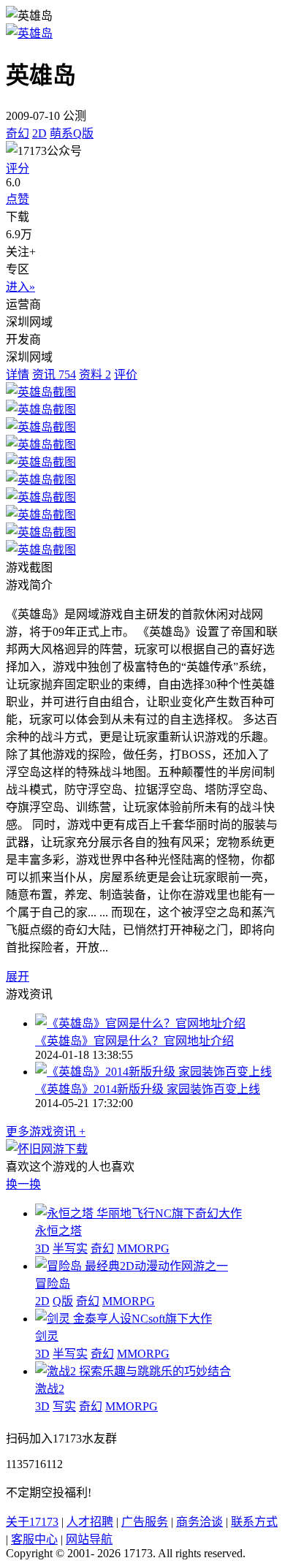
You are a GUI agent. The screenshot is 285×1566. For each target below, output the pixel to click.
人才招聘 (89, 1522)
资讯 (54, 374)
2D (39, 133)
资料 (95, 374)
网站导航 (89, 1539)
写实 (64, 1406)
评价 (125, 374)
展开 (17, 976)
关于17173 (32, 1522)
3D (42, 1248)
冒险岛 (52, 1283)
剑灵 (46, 1336)
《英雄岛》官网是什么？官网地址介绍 (134, 1041)
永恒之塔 (58, 1231)
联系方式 (254, 1522)
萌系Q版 (72, 133)
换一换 (23, 1184)
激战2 (49, 1389)
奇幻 (17, 133)
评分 (17, 168)
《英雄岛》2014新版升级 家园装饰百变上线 (147, 1089)
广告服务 (144, 1522)
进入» (20, 287)
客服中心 (34, 1539)
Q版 (63, 1301)
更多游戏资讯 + (46, 1131)
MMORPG (143, 1248)
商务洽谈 (199, 1522)
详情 (17, 374)
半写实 (70, 1248)
